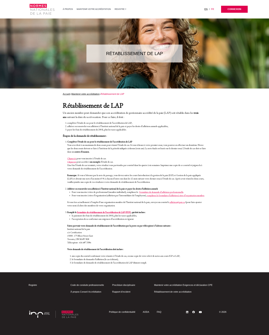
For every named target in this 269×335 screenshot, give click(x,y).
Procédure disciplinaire (123, 285)
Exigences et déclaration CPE (198, 285)
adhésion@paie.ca (177, 202)
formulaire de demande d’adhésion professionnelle (161, 192)
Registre (33, 285)
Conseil (84, 292)
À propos (68, 9)
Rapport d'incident (121, 292)
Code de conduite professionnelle (87, 285)
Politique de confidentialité (122, 312)
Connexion (234, 9)
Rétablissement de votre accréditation (173, 292)
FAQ (159, 312)
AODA (146, 312)
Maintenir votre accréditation (94, 9)
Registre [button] (120, 9)
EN (206, 9)
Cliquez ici (71, 158)
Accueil (66, 94)
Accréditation (94, 292)
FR (212, 9)
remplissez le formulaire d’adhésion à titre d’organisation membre (175, 195)
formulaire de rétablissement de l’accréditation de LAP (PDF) (104, 212)
